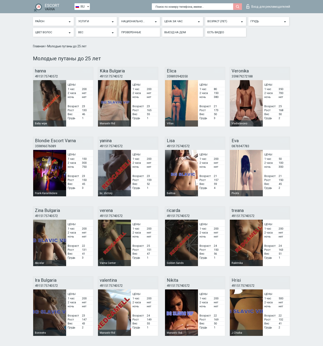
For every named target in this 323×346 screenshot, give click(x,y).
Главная (39, 46)
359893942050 (177, 76)
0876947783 (240, 146)
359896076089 (45, 146)
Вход (270, 6)
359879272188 (242, 76)
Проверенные (131, 32)
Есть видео (215, 32)
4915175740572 (46, 76)
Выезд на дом (175, 32)
